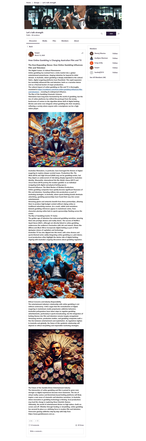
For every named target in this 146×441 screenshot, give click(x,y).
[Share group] (118, 33)
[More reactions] (36, 421)
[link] (33, 41)
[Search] (102, 34)
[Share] (82, 53)
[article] (56, 243)
